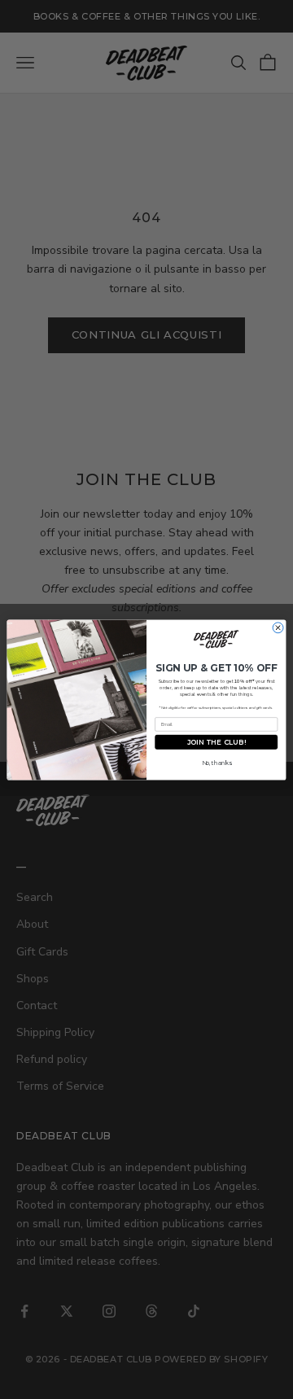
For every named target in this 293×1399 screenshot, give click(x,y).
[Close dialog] (278, 627)
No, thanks (216, 762)
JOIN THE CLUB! (216, 741)
